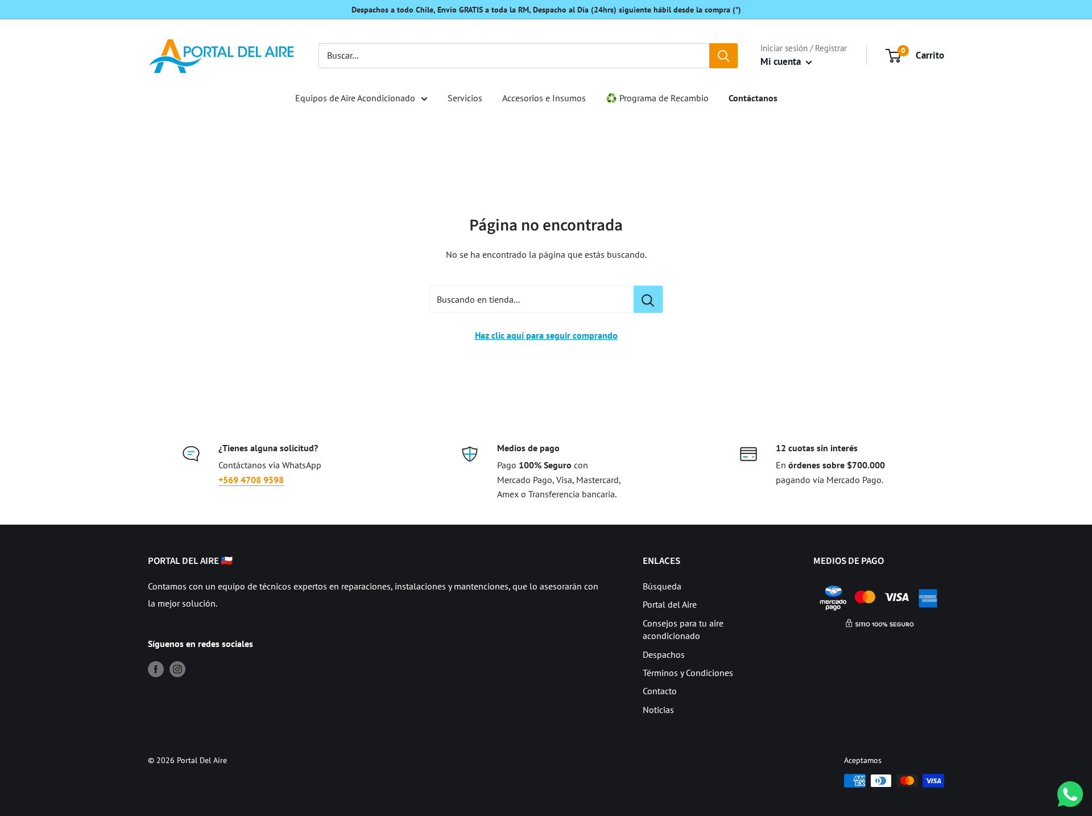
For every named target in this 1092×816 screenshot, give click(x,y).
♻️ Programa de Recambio (657, 98)
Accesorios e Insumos (544, 98)
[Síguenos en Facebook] (156, 668)
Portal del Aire (670, 604)
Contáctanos (753, 98)
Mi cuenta (781, 61)
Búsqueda (662, 586)
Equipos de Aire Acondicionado (355, 98)
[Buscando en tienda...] (648, 299)
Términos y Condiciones (688, 672)
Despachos (664, 654)
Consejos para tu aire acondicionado (683, 629)
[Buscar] (723, 55)
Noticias (658, 709)
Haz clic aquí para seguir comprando (546, 335)
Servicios (465, 98)
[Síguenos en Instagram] (177, 668)
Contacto (660, 691)
